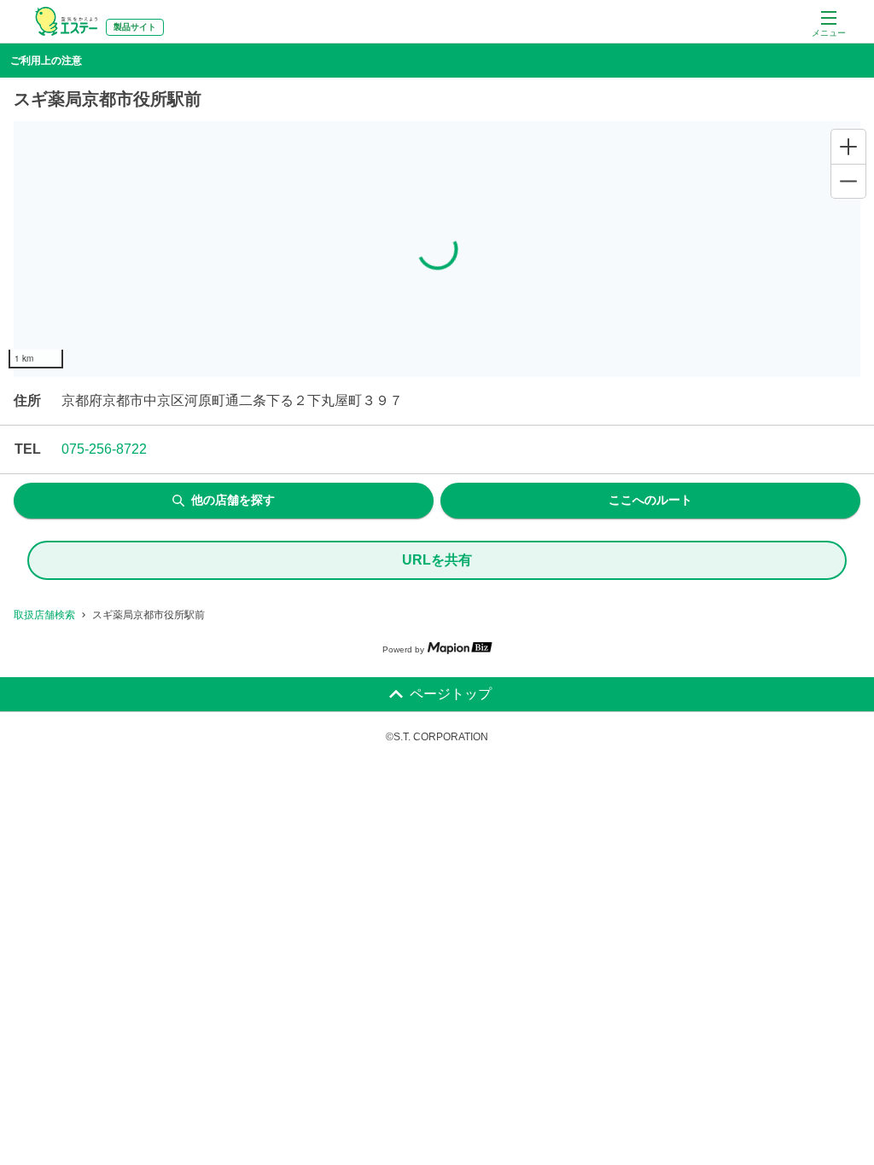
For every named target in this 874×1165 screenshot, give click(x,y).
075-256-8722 (104, 449)
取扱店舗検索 (44, 615)
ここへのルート (650, 500)
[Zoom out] (848, 181)
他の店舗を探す (233, 500)
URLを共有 (437, 560)
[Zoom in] (848, 147)
